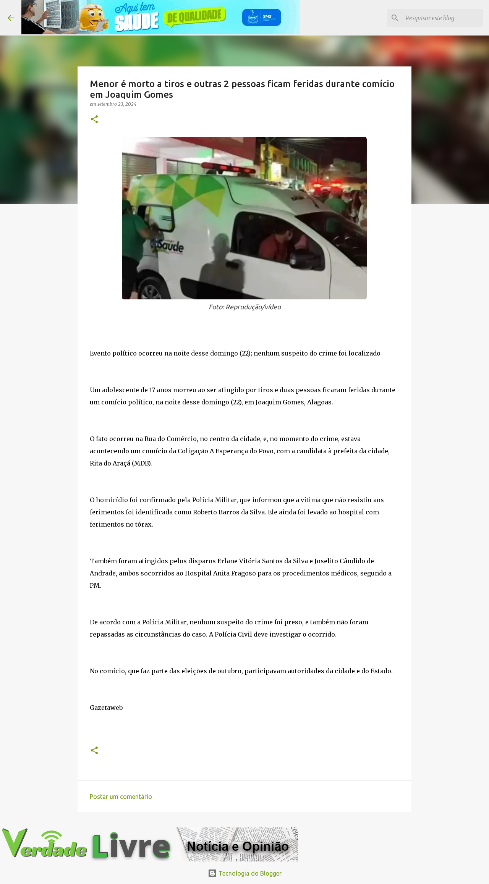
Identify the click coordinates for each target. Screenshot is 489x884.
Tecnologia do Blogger (249, 873)
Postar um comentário (121, 796)
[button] (94, 120)
